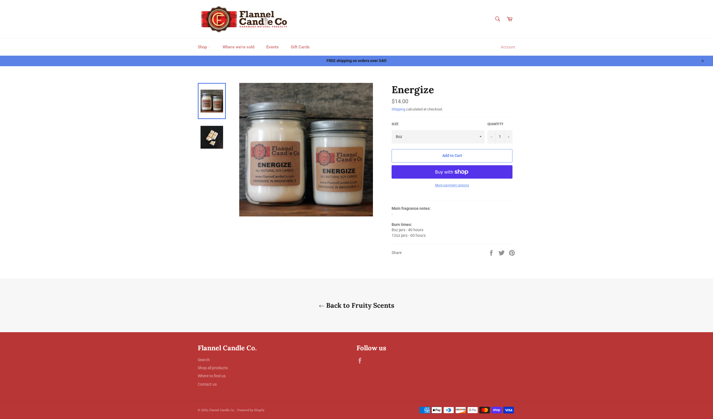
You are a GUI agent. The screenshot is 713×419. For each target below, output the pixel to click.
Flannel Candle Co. (222, 410)
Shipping (398, 109)
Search (204, 360)
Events (272, 47)
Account (508, 47)
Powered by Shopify (250, 410)
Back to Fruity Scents (359, 305)
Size (395, 124)
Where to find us (212, 376)
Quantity (495, 124)
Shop (203, 47)
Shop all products (213, 368)
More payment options (452, 185)
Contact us (207, 384)
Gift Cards (300, 47)
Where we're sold (238, 47)
